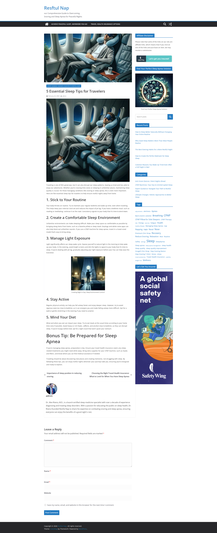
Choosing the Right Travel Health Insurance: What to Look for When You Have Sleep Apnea (109, 375)
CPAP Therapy (166, 219)
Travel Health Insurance (156, 257)
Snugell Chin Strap (142, 251)
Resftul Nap (56, 8)
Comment (49, 440)
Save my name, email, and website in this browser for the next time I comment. (80, 505)
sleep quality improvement (156, 248)
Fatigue (153, 223)
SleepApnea (160, 242)
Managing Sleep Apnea (154, 226)
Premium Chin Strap (143, 233)
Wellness (147, 260)
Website (47, 493)
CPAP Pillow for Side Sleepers (147, 219)
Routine (167, 236)
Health (160, 222)
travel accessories (140, 257)
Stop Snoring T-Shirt (143, 254)
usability (168, 257)
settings (143, 242)
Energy (141, 223)
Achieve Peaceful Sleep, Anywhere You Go (69, 24)
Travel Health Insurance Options (105, 24)
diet (136, 223)
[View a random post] (170, 24)
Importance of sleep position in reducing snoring (64, 375)
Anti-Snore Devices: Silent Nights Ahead (150, 181)
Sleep (150, 241)
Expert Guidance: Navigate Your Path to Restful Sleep (63, 86)
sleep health (166, 245)
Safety (137, 242)
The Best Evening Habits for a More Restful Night (153, 149)
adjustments (139, 211)
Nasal (151, 229)
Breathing (158, 215)
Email (47, 482)
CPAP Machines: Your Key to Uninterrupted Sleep (153, 185)
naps (146, 229)
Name (47, 471)
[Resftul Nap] (47, 24)
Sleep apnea (140, 245)
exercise (147, 223)
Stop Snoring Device (158, 251)
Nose (157, 229)
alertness (147, 211)
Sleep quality (140, 248)
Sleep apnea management (153, 245)
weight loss (138, 260)
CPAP (167, 215)
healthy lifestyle (140, 226)
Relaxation (154, 236)
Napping (139, 229)
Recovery (156, 233)
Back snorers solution (143, 216)
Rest (161, 236)
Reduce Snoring (142, 236)
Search (170, 117)
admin (64, 96)
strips (159, 254)
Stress (154, 254)
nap (165, 226)
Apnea (154, 211)
